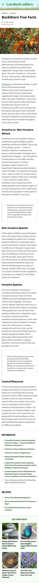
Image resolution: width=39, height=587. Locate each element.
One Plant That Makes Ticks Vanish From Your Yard (28, 572)
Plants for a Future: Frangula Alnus (18, 453)
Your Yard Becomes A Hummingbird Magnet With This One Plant (29, 544)
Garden (4, 13)
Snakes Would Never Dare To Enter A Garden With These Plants (10, 544)
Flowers (13, 13)
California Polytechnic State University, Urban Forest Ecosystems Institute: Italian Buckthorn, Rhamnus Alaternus (20, 465)
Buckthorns (6, 84)
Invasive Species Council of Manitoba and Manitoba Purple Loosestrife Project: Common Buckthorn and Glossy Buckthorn (21, 473)
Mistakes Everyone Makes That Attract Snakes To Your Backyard (9, 573)
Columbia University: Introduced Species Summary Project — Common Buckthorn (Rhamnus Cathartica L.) (20, 442)
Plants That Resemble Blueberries (17, 498)
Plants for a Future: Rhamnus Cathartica (20, 449)
